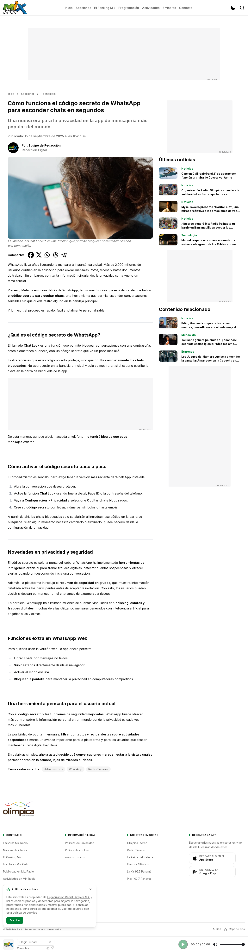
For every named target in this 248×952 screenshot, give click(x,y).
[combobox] (35, 942)
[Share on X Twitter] (39, 255)
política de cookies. (25, 912)
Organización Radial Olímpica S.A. (68, 897)
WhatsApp (75, 769)
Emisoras (169, 8)
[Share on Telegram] (64, 255)
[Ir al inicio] (15, 8)
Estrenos (187, 351)
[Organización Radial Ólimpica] (18, 809)
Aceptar (14, 920)
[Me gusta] (48, 947)
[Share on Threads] (56, 255)
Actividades (150, 8)
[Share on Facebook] (31, 255)
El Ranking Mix (104, 8)
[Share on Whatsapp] (47, 255)
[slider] (232, 944)
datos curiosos (53, 769)
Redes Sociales (98, 769)
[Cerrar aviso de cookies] (90, 889)
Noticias (187, 168)
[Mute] (215, 944)
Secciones (83, 8)
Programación (128, 8)
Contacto (185, 8)
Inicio (69, 8)
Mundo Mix (188, 335)
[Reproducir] (183, 944)
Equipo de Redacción (44, 145)
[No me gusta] (52, 947)
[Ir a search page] (242, 7)
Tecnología (48, 93)
